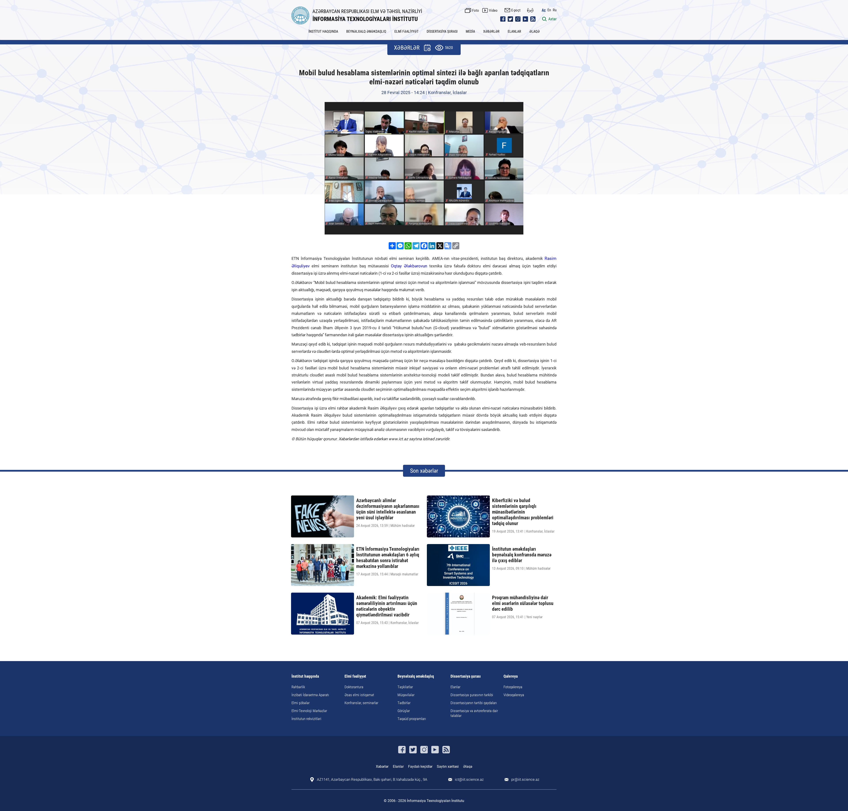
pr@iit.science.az (525, 779)
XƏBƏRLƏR (491, 31)
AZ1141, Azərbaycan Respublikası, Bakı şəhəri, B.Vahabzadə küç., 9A (372, 779)
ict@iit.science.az (469, 779)
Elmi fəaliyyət (355, 676)
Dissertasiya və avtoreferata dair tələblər (474, 713)
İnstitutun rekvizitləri (306, 718)
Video (493, 10)
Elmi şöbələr (301, 703)
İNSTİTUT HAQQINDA (323, 31)
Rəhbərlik (298, 687)
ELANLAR (514, 31)
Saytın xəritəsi (448, 766)
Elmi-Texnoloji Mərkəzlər (309, 711)
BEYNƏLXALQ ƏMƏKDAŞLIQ (366, 31)
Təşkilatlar (405, 687)
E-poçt (516, 10)
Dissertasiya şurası (465, 676)
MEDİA (470, 31)
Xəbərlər (382, 766)
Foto (475, 10)
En (549, 10)
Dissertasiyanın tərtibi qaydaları (473, 703)
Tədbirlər (404, 703)
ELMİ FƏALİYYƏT (406, 31)
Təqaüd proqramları (412, 718)
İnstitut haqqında (305, 676)
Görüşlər (404, 711)
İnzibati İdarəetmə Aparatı (310, 695)
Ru (554, 10)
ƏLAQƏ (534, 31)
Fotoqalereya (513, 687)
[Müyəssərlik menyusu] (530, 10)
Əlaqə (467, 766)
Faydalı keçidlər (420, 766)
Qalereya (511, 676)
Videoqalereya (514, 695)
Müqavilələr (406, 695)
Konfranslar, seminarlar (361, 703)
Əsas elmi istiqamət (359, 695)
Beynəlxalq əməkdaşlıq (416, 676)
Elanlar (455, 687)
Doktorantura (353, 687)
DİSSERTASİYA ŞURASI (442, 31)
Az (544, 10)
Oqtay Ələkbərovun (409, 265)
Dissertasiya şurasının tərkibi (471, 695)
